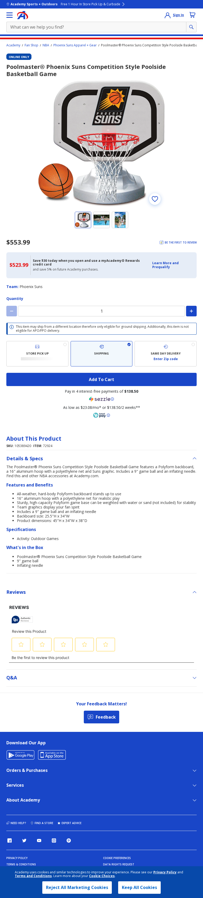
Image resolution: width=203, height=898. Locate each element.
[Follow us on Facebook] (9, 840)
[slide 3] (120, 220)
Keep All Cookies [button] (139, 887)
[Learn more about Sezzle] (101, 399)
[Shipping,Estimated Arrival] (101, 353)
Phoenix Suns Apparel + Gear (75, 45)
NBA (46, 45)
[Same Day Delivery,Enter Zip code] (165, 353)
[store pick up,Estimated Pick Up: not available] (37, 353)
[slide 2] (101, 220)
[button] (172, 265)
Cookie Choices (102, 876)
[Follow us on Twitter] (24, 840)
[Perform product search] (191, 27)
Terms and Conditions (33, 876)
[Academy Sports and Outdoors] (22, 15)
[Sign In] (167, 15)
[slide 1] (83, 220)
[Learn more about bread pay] (101, 415)
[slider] (101, 143)
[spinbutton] (101, 311)
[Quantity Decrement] (11, 311)
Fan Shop (31, 45)
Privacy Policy (165, 872)
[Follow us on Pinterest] (69, 840)
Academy (13, 45)
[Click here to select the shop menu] (9, 15)
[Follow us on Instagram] (54, 840)
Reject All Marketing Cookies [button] (77, 887)
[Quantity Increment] (191, 311)
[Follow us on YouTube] (39, 840)
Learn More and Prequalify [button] (165, 265)
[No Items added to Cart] (192, 15)
